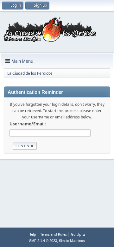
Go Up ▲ (78, 234)
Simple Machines (72, 241)
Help (32, 234)
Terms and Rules (53, 234)
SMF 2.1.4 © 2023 (43, 241)
